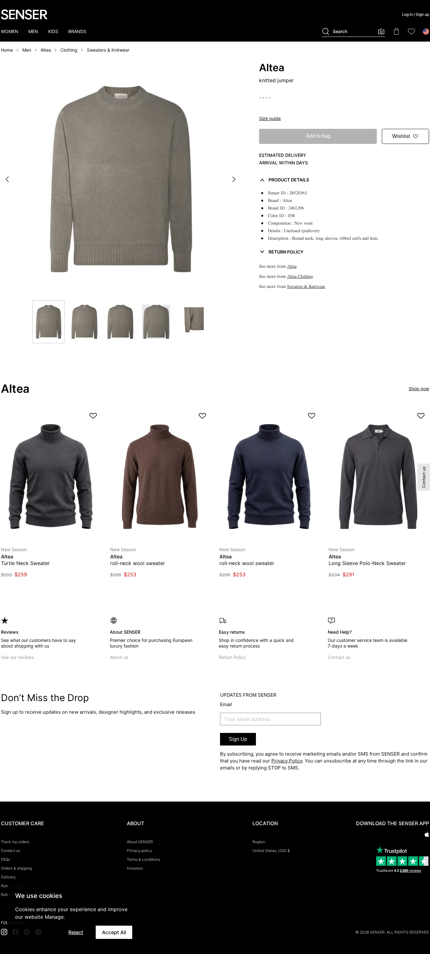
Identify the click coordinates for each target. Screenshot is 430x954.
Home (7, 50)
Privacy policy (139, 850)
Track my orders (15, 841)
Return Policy (232, 657)
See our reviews (17, 657)
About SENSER (140, 841)
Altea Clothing (300, 276)
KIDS (53, 31)
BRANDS (77, 31)
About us (119, 657)
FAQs (5, 859)
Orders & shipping (16, 868)
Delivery (8, 877)
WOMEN (9, 31)
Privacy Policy (286, 761)
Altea (46, 50)
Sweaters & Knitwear (108, 50)
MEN (33, 31)
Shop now (419, 388)
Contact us (339, 657)
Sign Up (238, 739)
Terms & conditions (143, 859)
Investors (135, 868)
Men (26, 50)
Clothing (68, 50)
